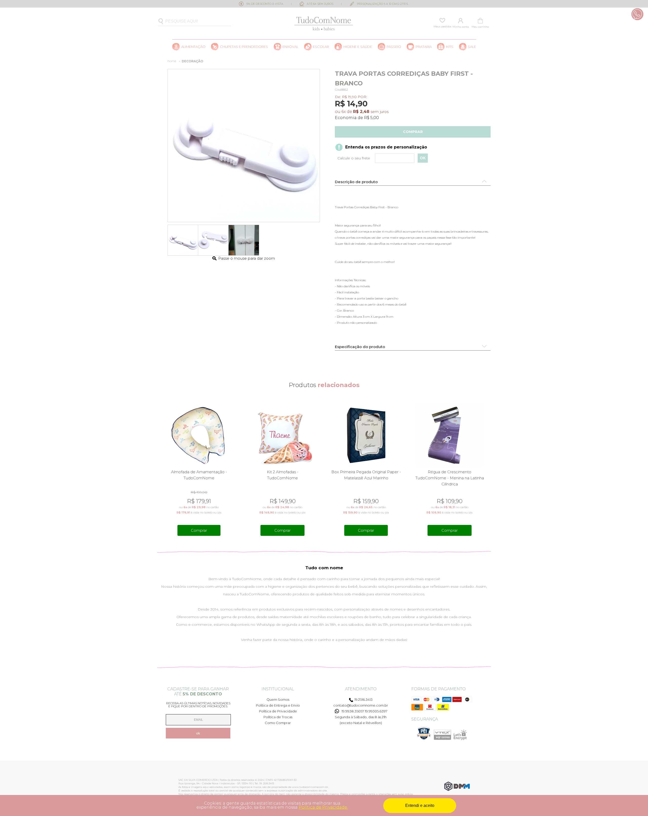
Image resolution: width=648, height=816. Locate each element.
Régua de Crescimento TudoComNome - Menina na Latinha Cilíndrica (366, 477)
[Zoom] (183, 240)
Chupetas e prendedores (244, 46)
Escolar (321, 46)
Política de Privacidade (278, 711)
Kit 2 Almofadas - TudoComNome (199, 474)
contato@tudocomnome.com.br (360, 705)
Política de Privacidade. (323, 807)
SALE (472, 46)
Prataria (424, 46)
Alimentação (193, 46)
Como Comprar (278, 723)
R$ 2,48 (361, 111)
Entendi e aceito (419, 805)
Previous (160, 469)
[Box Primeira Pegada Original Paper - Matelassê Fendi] (449, 435)
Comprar (413, 131)
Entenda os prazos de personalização (386, 147)
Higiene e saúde (357, 46)
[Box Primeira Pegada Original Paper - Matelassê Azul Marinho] (282, 435)
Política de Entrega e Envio (278, 705)
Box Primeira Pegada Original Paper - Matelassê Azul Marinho (282, 474)
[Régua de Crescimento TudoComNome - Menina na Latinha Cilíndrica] (366, 435)
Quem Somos (278, 699)
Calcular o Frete (377, 158)
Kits (449, 46)
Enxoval (290, 46)
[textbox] (194, 21)
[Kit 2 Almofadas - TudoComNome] (199, 435)
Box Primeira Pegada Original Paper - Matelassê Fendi (449, 474)
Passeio (394, 46)
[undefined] (244, 145)
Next (487, 469)
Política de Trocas (278, 717)
